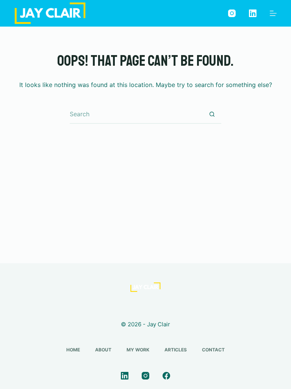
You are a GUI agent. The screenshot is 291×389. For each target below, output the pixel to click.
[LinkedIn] (253, 13)
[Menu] (273, 13)
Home (73, 350)
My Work (138, 350)
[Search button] (211, 114)
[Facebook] (166, 376)
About (103, 350)
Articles (175, 350)
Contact (213, 350)
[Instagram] (232, 13)
